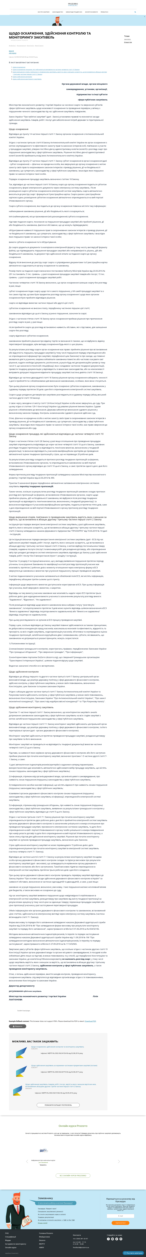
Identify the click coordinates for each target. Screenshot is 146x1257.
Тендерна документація (46, 1217)
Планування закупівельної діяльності (50, 1211)
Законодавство (57, 12)
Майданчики (44, 1237)
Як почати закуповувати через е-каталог (52, 1214)
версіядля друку (12, 52)
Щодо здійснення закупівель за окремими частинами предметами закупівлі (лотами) (64, 1065)
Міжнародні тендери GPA (74, 12)
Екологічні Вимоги (91, 12)
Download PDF (90, 1021)
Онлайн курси (10, 1247)
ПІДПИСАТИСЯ (120, 1223)
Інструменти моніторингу (15, 1244)
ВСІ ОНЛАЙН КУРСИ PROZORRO (73, 1175)
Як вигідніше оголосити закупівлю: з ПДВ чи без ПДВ (56, 1220)
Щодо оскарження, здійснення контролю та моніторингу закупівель (57, 1047)
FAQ (7, 1233)
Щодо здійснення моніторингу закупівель (27, 79)
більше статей (42, 1223)
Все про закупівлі (43, 12)
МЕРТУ (42, 1244)
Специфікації (10, 1237)
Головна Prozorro (46, 1233)
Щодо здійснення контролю (22, 77)
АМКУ (41, 1247)
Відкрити (18, 1026)
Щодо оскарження (19, 67)
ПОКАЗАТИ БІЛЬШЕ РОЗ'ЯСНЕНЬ (58, 1105)
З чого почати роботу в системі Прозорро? (55, 1203)
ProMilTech (104, 12)
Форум (8, 1240)
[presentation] (27, 1161)
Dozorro (42, 1240)
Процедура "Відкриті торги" (47, 1208)
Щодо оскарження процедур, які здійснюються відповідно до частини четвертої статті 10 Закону (46, 70)
